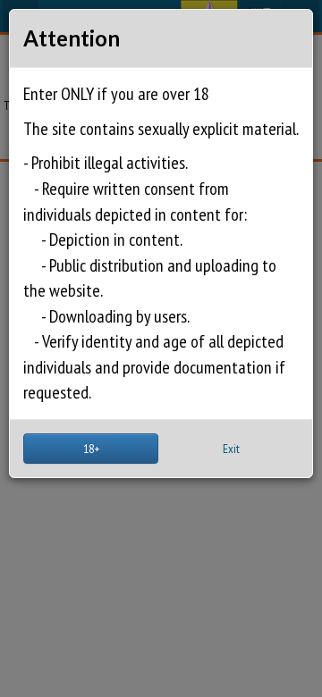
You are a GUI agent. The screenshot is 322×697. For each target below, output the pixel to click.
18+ (91, 449)
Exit (231, 449)
